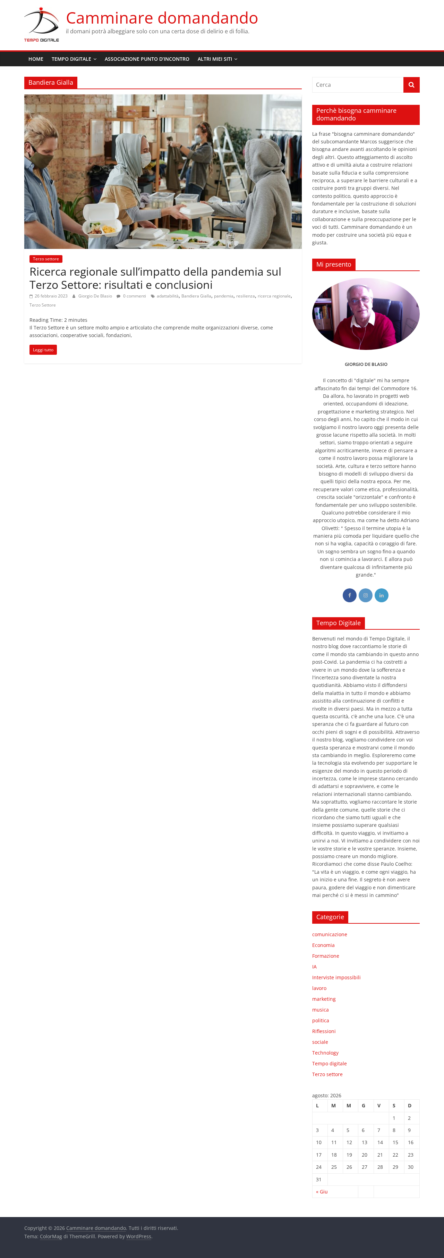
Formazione (325, 956)
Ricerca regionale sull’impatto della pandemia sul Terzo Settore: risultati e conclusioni (155, 278)
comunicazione (329, 934)
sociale (320, 1042)
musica (320, 1009)
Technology (325, 1052)
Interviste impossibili (336, 977)
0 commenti (134, 296)
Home (35, 59)
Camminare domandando (162, 17)
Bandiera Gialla (196, 296)
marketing (324, 999)
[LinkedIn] (381, 595)
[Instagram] (366, 595)
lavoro (319, 988)
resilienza (245, 296)
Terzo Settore (42, 305)
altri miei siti (215, 59)
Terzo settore (46, 259)
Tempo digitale (329, 1063)
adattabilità (168, 296)
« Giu (322, 1191)
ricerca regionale (274, 296)
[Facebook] (350, 595)
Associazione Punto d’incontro (147, 59)
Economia (323, 945)
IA (314, 966)
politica (320, 1020)
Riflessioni (324, 1031)
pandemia (223, 296)
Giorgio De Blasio (95, 296)
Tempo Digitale (71, 59)
